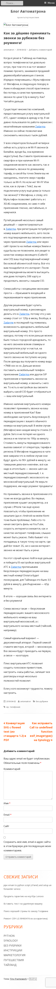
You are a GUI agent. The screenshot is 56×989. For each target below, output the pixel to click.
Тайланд (10, 965)
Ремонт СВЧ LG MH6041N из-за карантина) (26, 918)
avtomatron (9, 49)
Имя (7, 803)
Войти (33, 979)
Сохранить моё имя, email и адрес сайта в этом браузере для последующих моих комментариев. (27, 846)
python (9, 936)
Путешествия (14, 960)
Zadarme (9, 322)
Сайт (6, 826)
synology (11, 940)
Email (7, 814)
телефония (15, 707)
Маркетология (14, 955)
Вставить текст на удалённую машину (23, 903)
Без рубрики (42, 701)
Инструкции (13, 950)
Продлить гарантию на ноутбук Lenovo (24, 896)
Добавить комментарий (40, 49)
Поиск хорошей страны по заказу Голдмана (26, 911)
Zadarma (40, 126)
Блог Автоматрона (28, 11)
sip (7, 707)
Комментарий (12, 769)
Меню (51, 3)
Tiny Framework (18, 979)
